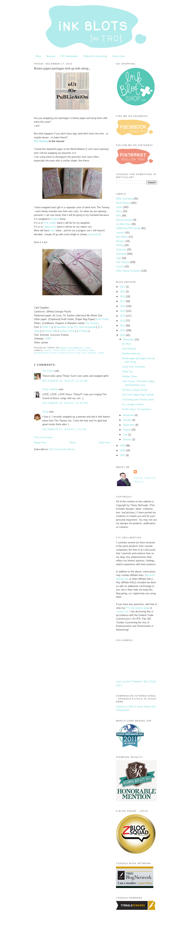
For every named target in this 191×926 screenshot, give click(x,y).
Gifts (118, 215)
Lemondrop (94, 234)
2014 (123, 315)
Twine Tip (127, 371)
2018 (123, 296)
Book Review (123, 202)
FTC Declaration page (137, 608)
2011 (123, 330)
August (127, 429)
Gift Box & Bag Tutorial (134, 389)
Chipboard (59, 350)
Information (41, 353)
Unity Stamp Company (128, 270)
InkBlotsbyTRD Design (128, 228)
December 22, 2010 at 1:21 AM (64, 429)
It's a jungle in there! (133, 404)
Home (73, 442)
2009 (123, 445)
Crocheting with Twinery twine (138, 399)
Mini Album (122, 236)
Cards (47, 350)
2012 (123, 325)
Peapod (55, 219)
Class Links (118, 56)
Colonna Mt (49, 331)
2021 (123, 286)
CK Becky (83, 331)
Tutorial (120, 266)
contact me (122, 611)
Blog (38, 56)
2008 (123, 450)
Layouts (120, 232)
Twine (101, 353)
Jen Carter (48, 370)
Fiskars (82, 350)
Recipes (120, 241)
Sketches (121, 249)
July (125, 434)
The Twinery (41, 141)
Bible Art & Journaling (95, 56)
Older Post (104, 442)
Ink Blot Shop (123, 224)
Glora (45, 411)
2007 (123, 455)
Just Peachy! (129, 348)
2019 (123, 291)
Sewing (120, 245)
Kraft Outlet (102, 319)
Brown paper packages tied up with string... (62, 68)
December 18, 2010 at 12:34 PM (65, 403)
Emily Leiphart (50, 389)
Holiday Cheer (129, 376)
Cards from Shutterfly (133, 366)
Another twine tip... (132, 353)
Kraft (53, 353)
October (127, 420)
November (129, 415)
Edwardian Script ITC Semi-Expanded (75, 327)
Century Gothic (67, 331)
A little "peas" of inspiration (136, 409)
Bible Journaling (124, 198)
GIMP (48, 338)
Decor (119, 211)
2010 (123, 335)
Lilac (52, 230)
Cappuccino (49, 226)
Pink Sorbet (49, 222)
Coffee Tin (46, 327)
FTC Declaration (69, 56)
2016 (123, 306)
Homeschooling (124, 219)
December (129, 339)
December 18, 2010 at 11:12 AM (65, 380)
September (129, 424)
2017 (123, 301)
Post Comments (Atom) (62, 449)
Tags (118, 258)
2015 (123, 311)
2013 (123, 320)
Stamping (121, 253)
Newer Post (40, 442)
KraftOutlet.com (69, 353)
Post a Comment (43, 437)
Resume (50, 56)
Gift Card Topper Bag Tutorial (138, 394)
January (127, 439)
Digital (71, 350)
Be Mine (126, 343)
